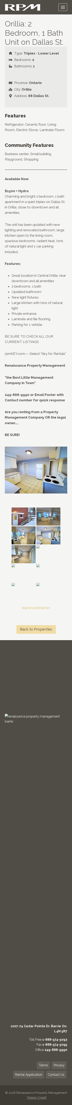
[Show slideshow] (36, 608)
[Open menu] (62, 7)
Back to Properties (36, 629)
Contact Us (56, 1075)
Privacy (59, 1065)
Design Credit (36, 1097)
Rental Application (28, 1075)
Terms (43, 1065)
